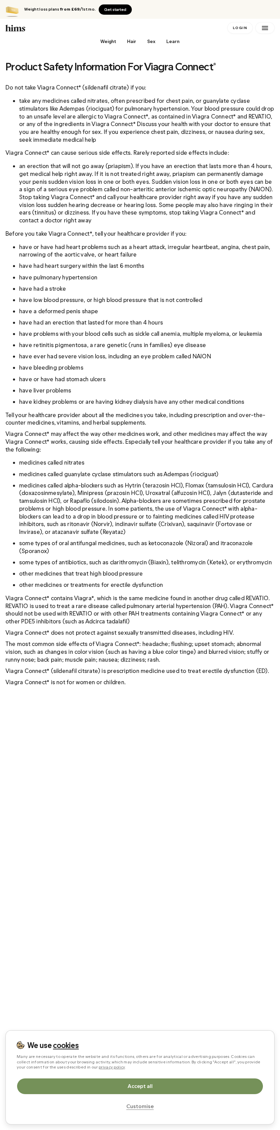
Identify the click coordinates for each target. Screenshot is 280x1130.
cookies (66, 1045)
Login (240, 28)
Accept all (140, 1086)
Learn (173, 41)
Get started (115, 9)
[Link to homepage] (115, 27)
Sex (151, 41)
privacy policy (112, 1067)
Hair (131, 41)
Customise (140, 1106)
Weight (108, 41)
